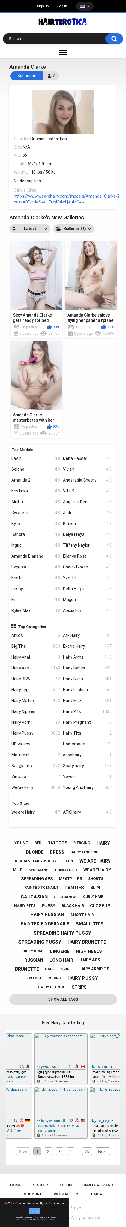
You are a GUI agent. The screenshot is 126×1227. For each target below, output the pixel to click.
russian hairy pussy (35, 861)
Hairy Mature (35, 700)
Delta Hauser (87, 458)
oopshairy (87, 755)
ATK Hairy (87, 812)
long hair (61, 960)
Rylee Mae (35, 610)
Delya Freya (87, 534)
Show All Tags (63, 999)
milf (17, 870)
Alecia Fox (87, 610)
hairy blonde (51, 987)
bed (38, 843)
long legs (66, 870)
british (33, 978)
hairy (103, 843)
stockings (65, 897)
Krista (35, 577)
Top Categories (32, 626)
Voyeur (87, 776)
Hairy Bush (87, 678)
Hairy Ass (35, 668)
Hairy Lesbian (87, 689)
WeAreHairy (35, 787)
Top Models (22, 449)
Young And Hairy (87, 787)
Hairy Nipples (35, 711)
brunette (27, 969)
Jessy (35, 588)
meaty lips (70, 878)
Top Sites (20, 803)
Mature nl (35, 755)
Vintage (35, 776)
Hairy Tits (87, 733)
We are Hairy (35, 812)
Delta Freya (87, 588)
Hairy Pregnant (87, 722)
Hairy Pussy (35, 733)
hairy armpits (94, 969)
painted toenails (41, 888)
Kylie (35, 523)
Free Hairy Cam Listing (63, 1022)
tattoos (57, 843)
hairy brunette (86, 942)
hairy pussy (82, 978)
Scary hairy (87, 765)
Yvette (87, 577)
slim (95, 887)
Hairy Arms (87, 657)
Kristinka (35, 491)
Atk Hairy (87, 635)
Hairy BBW (35, 678)
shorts (95, 879)
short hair (82, 915)
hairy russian (47, 914)
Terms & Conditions (22, 1219)
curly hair (93, 897)
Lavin (35, 458)
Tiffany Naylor (87, 545)
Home (15, 1185)
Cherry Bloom (87, 567)
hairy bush (33, 951)
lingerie (60, 951)
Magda (87, 599)
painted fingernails (45, 923)
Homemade (87, 744)
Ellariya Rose (87, 556)
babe (50, 969)
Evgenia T (35, 567)
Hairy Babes (87, 668)
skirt (66, 969)
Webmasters (66, 1194)
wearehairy (97, 870)
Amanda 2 (35, 480)
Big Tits (35, 646)
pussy (48, 905)
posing (54, 978)
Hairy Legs (35, 689)
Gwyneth (35, 512)
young (21, 843)
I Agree (34, 1211)
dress (57, 852)
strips (79, 987)
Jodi (87, 512)
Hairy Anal (35, 657)
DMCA (96, 1194)
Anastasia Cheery (87, 480)
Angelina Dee (87, 501)
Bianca (87, 523)
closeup (100, 905)
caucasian (34, 897)
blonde (35, 852)
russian (33, 960)
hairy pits (25, 905)
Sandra (35, 534)
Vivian (87, 469)
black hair (73, 905)
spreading (38, 870)
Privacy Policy (40, 1219)
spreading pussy (39, 942)
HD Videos (35, 744)
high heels (89, 951)
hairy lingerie (84, 852)
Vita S (87, 491)
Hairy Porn (35, 722)
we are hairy (95, 861)
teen (68, 861)
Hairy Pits (87, 711)
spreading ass (37, 878)
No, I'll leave (50, 1219)
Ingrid (35, 545)
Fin (35, 599)
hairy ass (89, 959)
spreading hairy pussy (62, 933)
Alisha (35, 501)
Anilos (35, 635)
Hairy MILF (87, 700)
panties (74, 888)
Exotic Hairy (87, 646)
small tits (89, 924)
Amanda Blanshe (35, 556)
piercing (81, 843)
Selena (35, 469)
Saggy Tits (35, 765)
